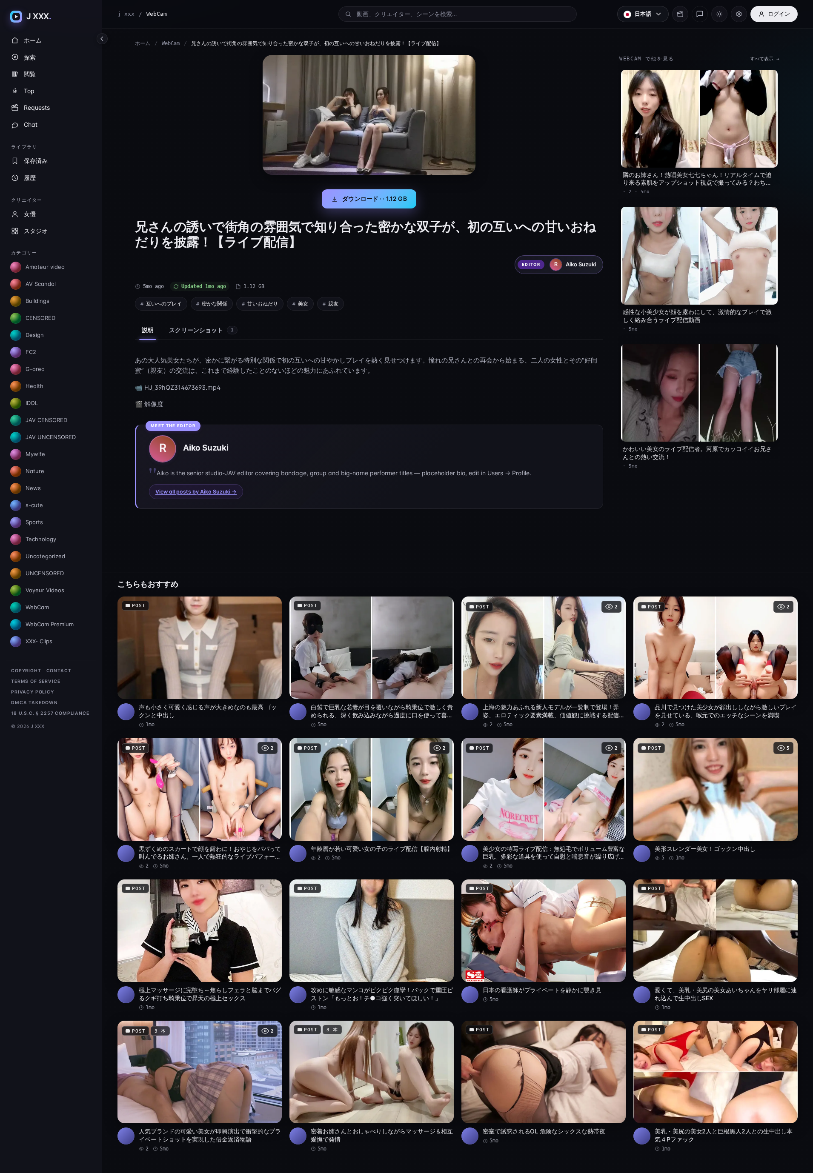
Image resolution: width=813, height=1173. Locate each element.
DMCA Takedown (34, 702)
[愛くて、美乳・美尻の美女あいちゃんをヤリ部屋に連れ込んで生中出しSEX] (715, 945)
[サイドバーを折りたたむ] (102, 38)
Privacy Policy (32, 692)
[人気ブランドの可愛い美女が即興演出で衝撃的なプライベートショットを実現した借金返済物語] (199, 1087)
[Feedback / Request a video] (700, 14)
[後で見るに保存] (271, 606)
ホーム (142, 43)
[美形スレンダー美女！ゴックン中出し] (715, 800)
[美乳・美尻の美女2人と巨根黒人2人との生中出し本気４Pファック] (715, 1087)
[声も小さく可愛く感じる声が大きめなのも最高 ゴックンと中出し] (199, 662)
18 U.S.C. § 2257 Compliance (50, 713)
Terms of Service (35, 681)
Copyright (26, 671)
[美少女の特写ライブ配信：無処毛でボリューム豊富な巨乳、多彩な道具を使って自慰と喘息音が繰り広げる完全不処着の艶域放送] (543, 804)
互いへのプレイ (164, 303)
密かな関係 (214, 303)
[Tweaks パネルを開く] (739, 14)
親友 (333, 303)
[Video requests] (680, 14)
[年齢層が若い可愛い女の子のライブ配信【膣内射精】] (371, 800)
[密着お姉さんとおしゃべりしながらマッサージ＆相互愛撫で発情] (371, 1087)
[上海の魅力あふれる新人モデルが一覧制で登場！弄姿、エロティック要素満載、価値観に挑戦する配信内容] (543, 662)
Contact (59, 671)
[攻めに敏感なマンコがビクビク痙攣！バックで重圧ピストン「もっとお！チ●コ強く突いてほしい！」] (371, 945)
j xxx (126, 14)
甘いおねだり (262, 303)
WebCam (171, 43)
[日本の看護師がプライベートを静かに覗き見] (543, 941)
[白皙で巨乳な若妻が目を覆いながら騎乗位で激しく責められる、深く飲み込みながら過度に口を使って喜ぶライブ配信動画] (371, 662)
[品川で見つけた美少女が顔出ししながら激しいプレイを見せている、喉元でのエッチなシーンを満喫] (715, 662)
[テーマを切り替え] (719, 14)
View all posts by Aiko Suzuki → (196, 491)
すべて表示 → (764, 59)
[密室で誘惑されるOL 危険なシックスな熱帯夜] (543, 1082)
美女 (303, 303)
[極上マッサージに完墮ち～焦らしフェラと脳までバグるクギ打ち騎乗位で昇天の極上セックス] (199, 945)
